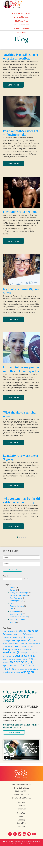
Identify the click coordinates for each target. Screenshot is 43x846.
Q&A (12, 603)
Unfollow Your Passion (19, 617)
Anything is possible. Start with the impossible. (20, 56)
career (20, 634)
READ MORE (13, 85)
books (5, 631)
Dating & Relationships (19, 592)
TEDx (8, 668)
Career (12, 590)
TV (28, 669)
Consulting (21, 823)
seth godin (14, 659)
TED (22, 665)
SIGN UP (12, 570)
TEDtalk (31, 666)
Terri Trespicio (20, 669)
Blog (12, 587)
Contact (21, 802)
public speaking (25, 655)
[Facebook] (14, 834)
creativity (19, 637)
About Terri (21, 813)
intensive (19, 649)
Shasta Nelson (22, 659)
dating (7, 640)
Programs (21, 826)
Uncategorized (16, 614)
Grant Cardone (28, 646)
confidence (8, 637)
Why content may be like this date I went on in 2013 (21, 500)
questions (6, 659)
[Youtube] (34, 834)
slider (6, 662)
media (24, 653)
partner (11, 656)
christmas (29, 634)
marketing (11, 652)
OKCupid (31, 653)
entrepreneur (21, 640)
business (10, 634)
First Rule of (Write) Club (20, 212)
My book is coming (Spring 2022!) (21, 291)
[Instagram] (10, 834)
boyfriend (11, 631)
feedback (17, 643)
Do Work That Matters (19, 595)
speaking (9, 665)
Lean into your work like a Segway (20, 457)
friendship (8, 646)
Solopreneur (15, 611)
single (31, 658)
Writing (13, 622)
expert (5, 643)
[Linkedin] (24, 834)
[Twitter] (19, 834)
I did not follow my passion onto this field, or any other (21, 369)
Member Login (22, 809)
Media (21, 816)
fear (11, 643)
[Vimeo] (29, 834)
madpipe (27, 649)
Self (11, 609)
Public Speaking (16, 601)
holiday (8, 649)
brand (21, 631)
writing (27, 672)
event (34, 640)
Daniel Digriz (30, 637)
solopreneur (21, 662)
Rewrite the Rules (17, 606)
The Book (21, 805)
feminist (25, 643)
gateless (17, 646)
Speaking (21, 820)
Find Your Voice (16, 598)
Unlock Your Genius (18, 619)
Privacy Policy (26, 844)
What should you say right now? (20, 414)
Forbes (31, 643)
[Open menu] (38, 4)
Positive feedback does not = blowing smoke (20, 132)
